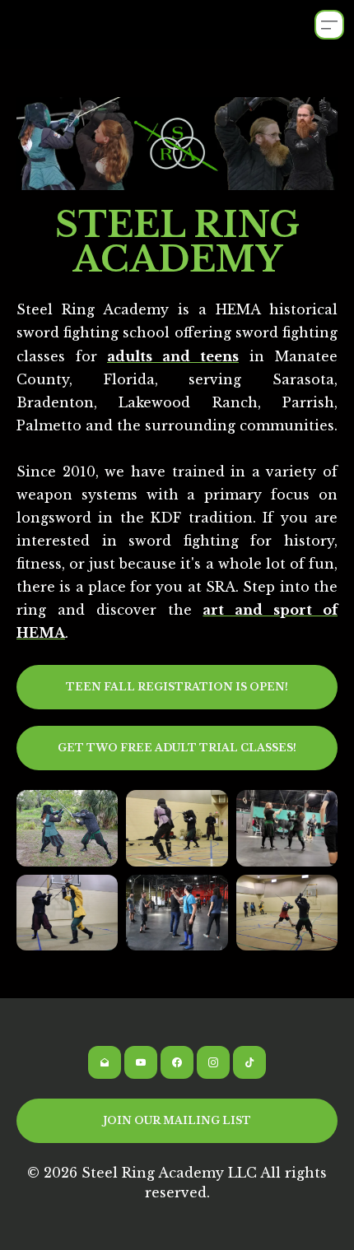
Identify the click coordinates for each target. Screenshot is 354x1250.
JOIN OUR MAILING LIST (177, 1120)
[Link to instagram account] (213, 1062)
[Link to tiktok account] (249, 1062)
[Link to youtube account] (140, 1062)
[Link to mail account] (104, 1062)
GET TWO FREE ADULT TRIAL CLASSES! (177, 747)
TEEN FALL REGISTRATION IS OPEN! (177, 687)
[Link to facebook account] (177, 1062)
